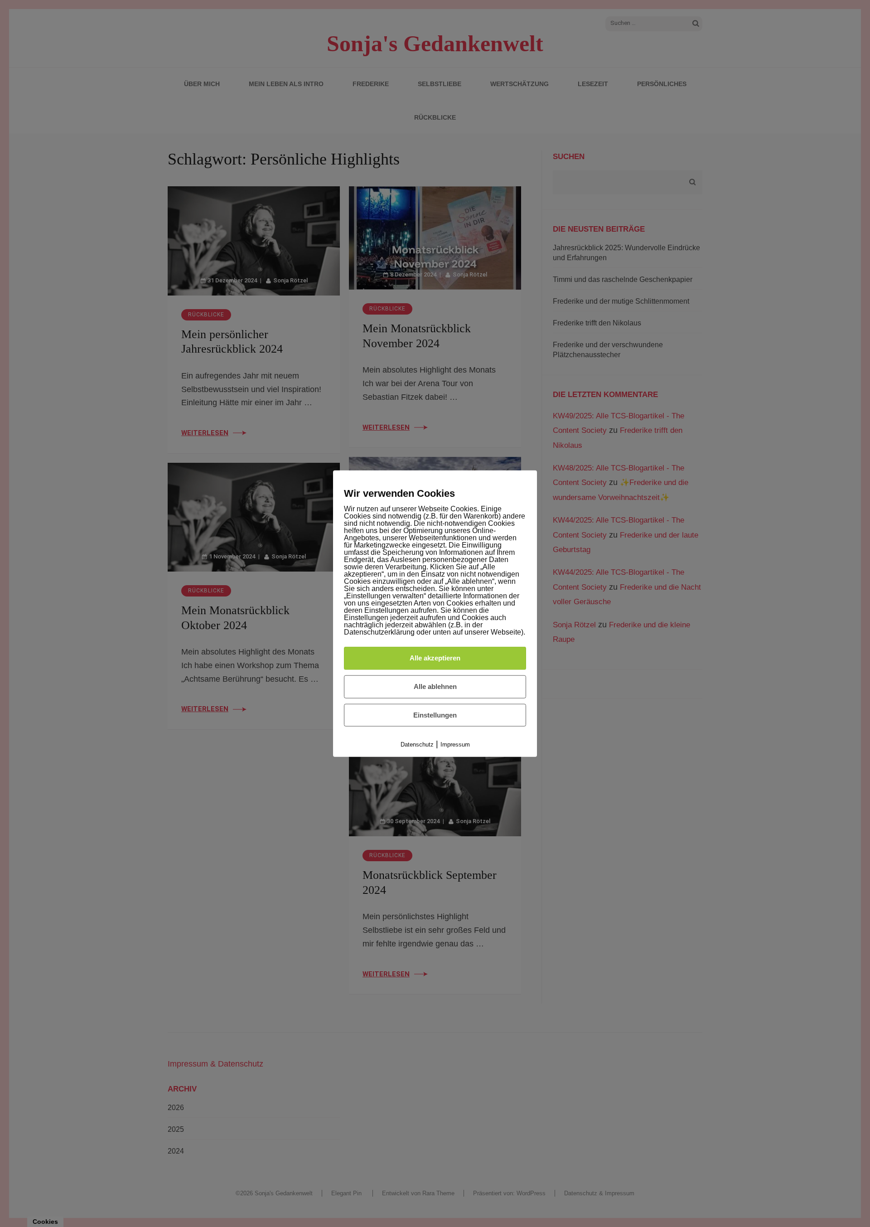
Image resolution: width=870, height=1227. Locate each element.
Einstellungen (435, 714)
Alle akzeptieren (435, 658)
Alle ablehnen (435, 686)
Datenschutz (417, 744)
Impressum (455, 744)
